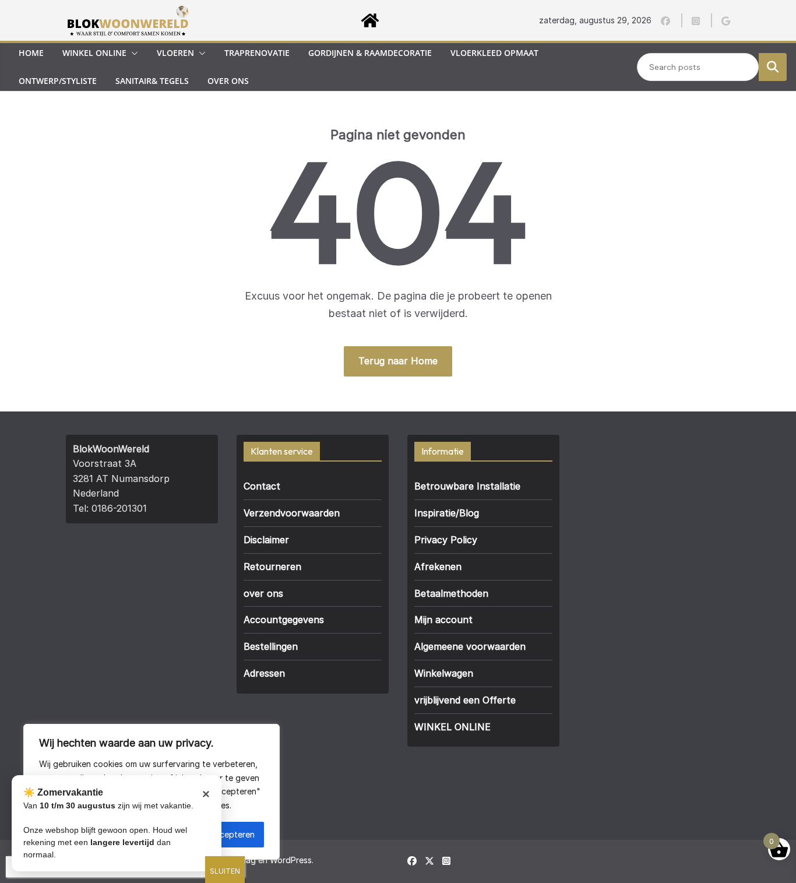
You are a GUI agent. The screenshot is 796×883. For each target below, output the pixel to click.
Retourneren (272, 566)
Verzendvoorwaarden (292, 513)
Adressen (264, 673)
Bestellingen (271, 646)
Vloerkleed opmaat (494, 52)
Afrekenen (438, 566)
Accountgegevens (284, 619)
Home (31, 52)
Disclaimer (266, 540)
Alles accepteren (222, 834)
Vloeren (175, 52)
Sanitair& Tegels (152, 80)
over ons (228, 80)
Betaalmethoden (451, 593)
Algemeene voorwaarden (470, 646)
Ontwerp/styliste (58, 80)
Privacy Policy (445, 540)
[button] (132, 53)
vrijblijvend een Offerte (465, 700)
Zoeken (773, 66)
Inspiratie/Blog (446, 513)
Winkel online (94, 52)
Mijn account (443, 619)
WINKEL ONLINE (452, 727)
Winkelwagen (443, 673)
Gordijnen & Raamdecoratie (370, 52)
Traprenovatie (257, 52)
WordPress (291, 860)
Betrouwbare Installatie (467, 486)
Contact (262, 486)
